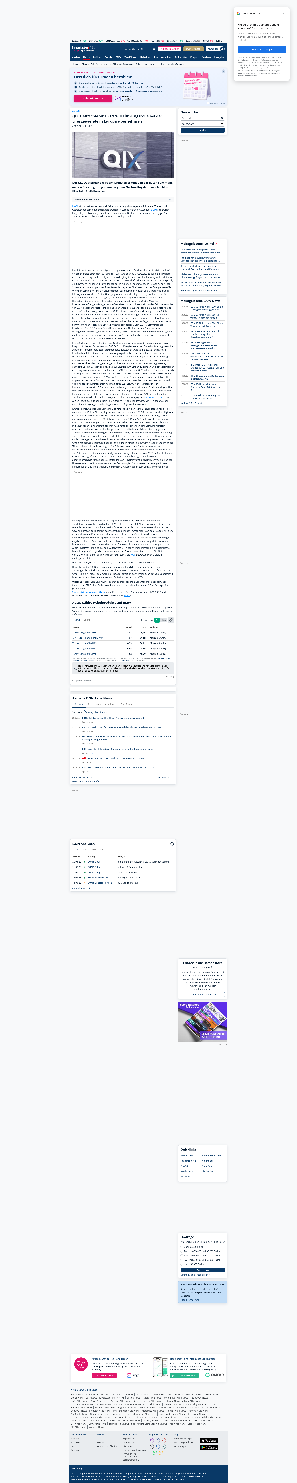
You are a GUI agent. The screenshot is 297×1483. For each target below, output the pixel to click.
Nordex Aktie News (176, 1410)
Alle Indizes (207, 1160)
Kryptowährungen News (111, 1397)
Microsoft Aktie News (82, 1404)
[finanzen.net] (83, 47)
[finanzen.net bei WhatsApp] (154, 1452)
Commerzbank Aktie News (177, 1404)
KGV (133, 554)
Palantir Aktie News (100, 1417)
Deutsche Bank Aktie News (127, 1404)
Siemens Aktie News (146, 1417)
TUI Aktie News (172, 1401)
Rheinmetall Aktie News (176, 1397)
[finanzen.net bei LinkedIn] (157, 1446)
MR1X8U (161, 658)
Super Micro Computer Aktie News (149, 1423)
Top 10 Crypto (133, 41)
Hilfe (99, 1439)
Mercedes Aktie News (153, 1410)
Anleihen (166, 57)
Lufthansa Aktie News (188, 1407)
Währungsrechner (183, 1442)
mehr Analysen (80, 887)
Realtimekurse (188, 1160)
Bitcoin (170, 41)
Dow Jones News (175, 1394)
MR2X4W (76, 660)
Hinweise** (126, 660)
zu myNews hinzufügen (84, 781)
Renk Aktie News (166, 1407)
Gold (218, 41)
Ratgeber (219, 57)
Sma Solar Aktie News (129, 1420)
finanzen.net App (183, 1439)
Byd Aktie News (79, 1410)
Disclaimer (128, 1446)
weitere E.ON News (191, 403)
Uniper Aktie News (100, 1414)
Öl (204, 41)
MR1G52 (92, 660)
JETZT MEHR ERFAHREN (184, 1375)
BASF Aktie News (79, 1401)
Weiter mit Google (262, 49)
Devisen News (211, 1394)
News (86, 57)
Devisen (206, 57)
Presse (74, 1446)
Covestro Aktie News (122, 1417)
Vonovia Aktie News (198, 1410)
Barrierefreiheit (131, 1460)
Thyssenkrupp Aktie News (126, 1410)
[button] (169, 48)
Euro (188, 41)
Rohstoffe (181, 57)
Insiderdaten (187, 1171)
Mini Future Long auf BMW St (87, 637)
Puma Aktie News (191, 1417)
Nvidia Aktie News (151, 1397)
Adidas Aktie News (211, 1417)
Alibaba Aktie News (181, 1420)
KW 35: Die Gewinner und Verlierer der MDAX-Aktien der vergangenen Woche (201, 284)
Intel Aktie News (79, 1417)
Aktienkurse (187, 1155)
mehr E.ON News (81, 777)
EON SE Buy (94, 861)
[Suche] (154, 49)
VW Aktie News (96, 1427)
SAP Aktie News (103, 1404)
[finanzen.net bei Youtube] (163, 1440)
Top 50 (184, 1165)
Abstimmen (203, 1269)
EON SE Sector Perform (100, 882)
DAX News (128, 1394)
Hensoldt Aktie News (81, 1407)
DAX (74, 41)
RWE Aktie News (147, 1407)
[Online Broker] (84, 50)
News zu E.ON (110, 64)
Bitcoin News (133, 1397)
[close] (283, 13)
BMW (154, 209)
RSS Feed (163, 777)
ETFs (118, 57)
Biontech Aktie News (99, 1410)
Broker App (180, 1446)
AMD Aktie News (79, 1414)
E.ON (75, 206)
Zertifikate (130, 57)
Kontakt (75, 1439)
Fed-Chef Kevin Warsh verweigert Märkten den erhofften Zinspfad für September (199, 259)
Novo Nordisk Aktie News (172, 1414)
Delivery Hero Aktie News (156, 1420)
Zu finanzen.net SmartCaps (202, 994)
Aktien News (92, 1394)
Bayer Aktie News (99, 1401)
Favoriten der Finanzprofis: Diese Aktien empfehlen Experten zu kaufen (201, 251)
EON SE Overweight (98, 877)
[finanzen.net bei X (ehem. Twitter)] (151, 1446)
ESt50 (91, 41)
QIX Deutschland (153, 397)
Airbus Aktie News (211, 1407)
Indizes (97, 57)
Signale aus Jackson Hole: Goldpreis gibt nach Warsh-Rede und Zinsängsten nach (201, 267)
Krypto (194, 57)
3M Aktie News (78, 1427)
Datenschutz (129, 1442)
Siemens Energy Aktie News (147, 1401)
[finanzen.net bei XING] (163, 1446)
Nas (152, 41)
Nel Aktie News (79, 1420)
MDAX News (142, 1394)
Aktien (76, 57)
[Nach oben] (221, 1479)
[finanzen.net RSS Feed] (160, 1452)
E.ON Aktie (95, 64)
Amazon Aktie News (121, 1401)
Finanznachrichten (111, 1394)
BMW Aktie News (97, 1423)
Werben (101, 1442)
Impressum (128, 1439)
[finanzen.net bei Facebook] (157, 1440)
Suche (203, 130)
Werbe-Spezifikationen (108, 1446)
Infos (127, 595)
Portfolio (185, 1176)
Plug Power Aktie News (205, 1404)
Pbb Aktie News (177, 1423)
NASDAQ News (194, 1394)
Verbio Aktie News (197, 1423)
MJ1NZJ (168, 658)
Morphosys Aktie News (144, 1414)
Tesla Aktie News (199, 1397)
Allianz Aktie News (191, 1401)
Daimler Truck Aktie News (102, 1420)
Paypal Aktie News (127, 1407)
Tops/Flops (207, 1165)
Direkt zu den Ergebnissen (195, 1274)
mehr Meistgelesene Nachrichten (198, 290)
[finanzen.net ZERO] (123, 98)
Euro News (91, 1397)
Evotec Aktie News (121, 1414)
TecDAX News (158, 1394)
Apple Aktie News (152, 1404)
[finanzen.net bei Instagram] (151, 1440)
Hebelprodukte (149, 57)
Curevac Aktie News (169, 1417)
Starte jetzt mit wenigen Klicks (88, 592)
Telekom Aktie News (203, 1420)
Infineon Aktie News (105, 1407)
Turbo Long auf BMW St (84, 632)
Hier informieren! (190, 1299)
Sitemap (75, 1450)
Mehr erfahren (91, 98)
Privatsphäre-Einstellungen (130, 1455)
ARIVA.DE (146, 1479)
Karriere (75, 1442)
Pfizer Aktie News (196, 1414)
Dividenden (208, 1171)
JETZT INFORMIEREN (104, 1375)
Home (75, 64)
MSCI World (110, 41)
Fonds (108, 57)
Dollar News (77, 1397)
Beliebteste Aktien (211, 1155)
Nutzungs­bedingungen (135, 1450)
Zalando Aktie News (119, 1423)
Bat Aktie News (78, 1423)
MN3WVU (84, 660)
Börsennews (77, 1394)
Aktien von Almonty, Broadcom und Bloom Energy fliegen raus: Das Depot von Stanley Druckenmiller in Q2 (201, 276)
